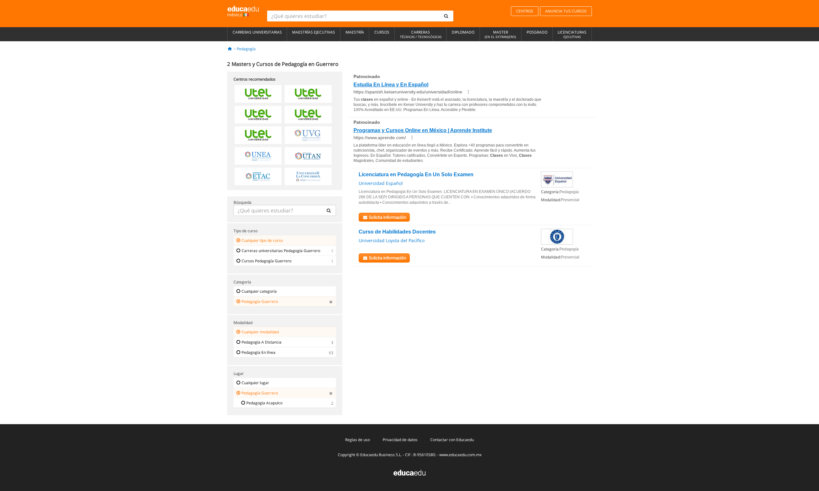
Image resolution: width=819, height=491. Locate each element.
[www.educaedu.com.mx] (409, 472)
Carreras (420, 34)
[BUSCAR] (328, 210)
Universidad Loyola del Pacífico (392, 240)
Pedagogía (246, 48)
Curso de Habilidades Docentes (397, 231)
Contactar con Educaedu (452, 439)
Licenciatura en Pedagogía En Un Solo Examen (416, 174)
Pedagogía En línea (258, 352)
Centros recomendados (254, 79)
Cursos (381, 32)
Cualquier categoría (259, 291)
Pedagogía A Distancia (262, 342)
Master (500, 34)
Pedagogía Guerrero (260, 301)
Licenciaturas (572, 34)
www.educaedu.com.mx (460, 454)
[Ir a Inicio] (230, 48)
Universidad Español (381, 183)
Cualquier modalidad (260, 332)
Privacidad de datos (400, 439)
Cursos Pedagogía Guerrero (266, 261)
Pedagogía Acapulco (264, 403)
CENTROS (524, 11)
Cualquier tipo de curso (262, 240)
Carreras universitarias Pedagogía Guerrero (281, 250)
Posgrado (537, 32)
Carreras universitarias (257, 32)
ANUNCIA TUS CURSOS (566, 11)
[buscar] (446, 16)
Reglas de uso (357, 439)
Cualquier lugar (255, 382)
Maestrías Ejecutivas (313, 32)
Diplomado (463, 32)
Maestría (355, 32)
